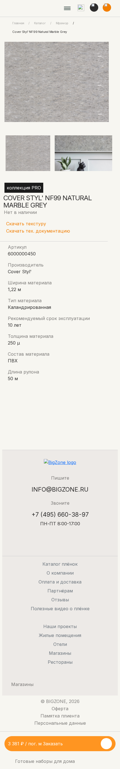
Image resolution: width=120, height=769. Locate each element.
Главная (18, 23)
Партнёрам (60, 591)
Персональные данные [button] (60, 723)
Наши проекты (60, 626)
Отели (60, 644)
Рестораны (60, 662)
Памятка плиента (60, 716)
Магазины (60, 653)
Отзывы (60, 599)
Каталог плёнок (60, 564)
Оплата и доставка (60, 582)
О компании (60, 573)
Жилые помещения (60, 635)
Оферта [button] (60, 708)
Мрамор (62, 23)
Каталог (39, 23)
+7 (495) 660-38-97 (60, 514)
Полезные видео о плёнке (60, 608)
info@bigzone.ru (60, 489)
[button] (81, 8)
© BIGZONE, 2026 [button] (60, 701)
